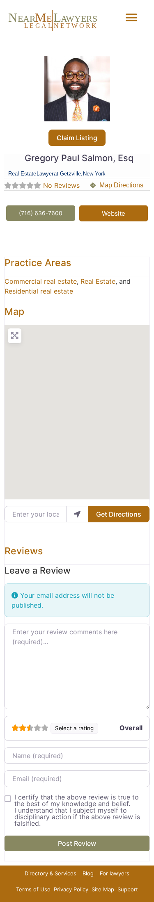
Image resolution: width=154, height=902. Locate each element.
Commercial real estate (41, 281)
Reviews (24, 551)
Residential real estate (39, 291)
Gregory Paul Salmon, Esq (79, 158)
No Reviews (61, 185)
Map (14, 311)
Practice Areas (38, 263)
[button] (131, 17)
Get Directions (118, 514)
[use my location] (77, 514)
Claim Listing (77, 138)
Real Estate (97, 281)
